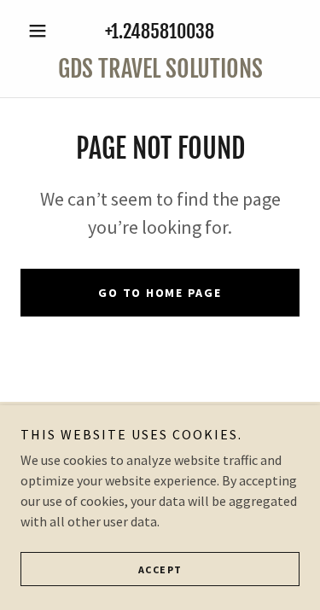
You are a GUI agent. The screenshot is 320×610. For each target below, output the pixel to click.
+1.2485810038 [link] (159, 31)
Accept (160, 569)
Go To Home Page (159, 292)
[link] (160, 69)
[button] (41, 31)
